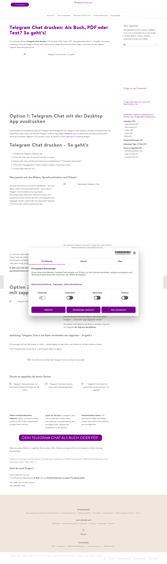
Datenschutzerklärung (76, 546)
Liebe (127, 133)
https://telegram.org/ (67, 133)
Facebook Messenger (69, 523)
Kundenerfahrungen (131, 140)
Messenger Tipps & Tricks (133, 144)
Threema (111, 523)
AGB (53, 546)
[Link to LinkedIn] (81, 502)
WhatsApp (56, 523)
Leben (127, 130)
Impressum (61, 546)
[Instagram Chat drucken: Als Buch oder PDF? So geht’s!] (165, 282)
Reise (127, 136)
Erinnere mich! (109, 513)
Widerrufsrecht (109, 546)
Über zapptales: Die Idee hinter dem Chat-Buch (42, 513)
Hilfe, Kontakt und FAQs (124, 513)
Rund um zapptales (130, 148)
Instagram (83, 523)
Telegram (93, 523)
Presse (138, 513)
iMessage (102, 523)
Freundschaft (130, 124)
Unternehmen (130, 157)
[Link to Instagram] (92, 502)
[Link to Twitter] (74, 502)
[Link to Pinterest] (89, 502)
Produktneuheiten (132, 151)
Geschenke (129, 127)
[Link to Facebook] (78, 502)
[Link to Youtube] (85, 502)
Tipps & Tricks (130, 154)
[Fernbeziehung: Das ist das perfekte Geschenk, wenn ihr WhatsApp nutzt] (2, 282)
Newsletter (97, 513)
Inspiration (127, 121)
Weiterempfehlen (84, 513)
